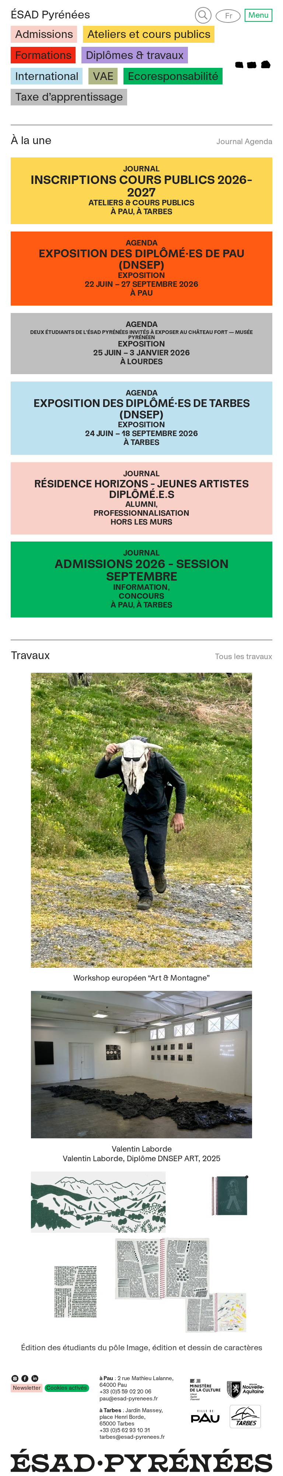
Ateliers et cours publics (148, 34)
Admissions (44, 34)
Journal (230, 142)
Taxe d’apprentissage (69, 97)
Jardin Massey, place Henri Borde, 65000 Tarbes (131, 1417)
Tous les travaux (243, 657)
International (46, 77)
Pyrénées (50, 15)
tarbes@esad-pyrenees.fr (132, 1437)
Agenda (258, 142)
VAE (103, 77)
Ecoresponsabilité (173, 77)
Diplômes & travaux (135, 56)
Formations (43, 56)
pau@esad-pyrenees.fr (128, 1399)
